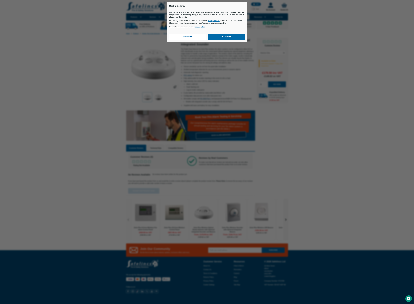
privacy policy (200, 27)
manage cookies (214, 21)
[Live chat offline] (408, 298)
